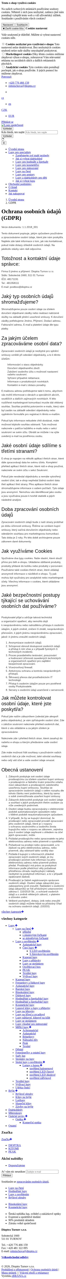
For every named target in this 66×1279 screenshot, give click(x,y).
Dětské (19, 1049)
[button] (2, 97)
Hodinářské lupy (17, 1191)
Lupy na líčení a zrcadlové (30, 1014)
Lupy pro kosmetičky (27, 164)
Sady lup (20, 1055)
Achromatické (30, 1030)
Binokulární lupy (24, 992)
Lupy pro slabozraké (26, 168)
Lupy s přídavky (32, 960)
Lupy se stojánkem (33, 963)
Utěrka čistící (22, 1087)
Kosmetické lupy (24, 1004)
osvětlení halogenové (41, 1068)
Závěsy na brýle (24, 1106)
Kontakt (12, 190)
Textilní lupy (30, 973)
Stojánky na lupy (24, 1058)
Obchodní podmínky (20, 184)
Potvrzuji (6, 76)
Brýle (11, 1090)
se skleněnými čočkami (35, 938)
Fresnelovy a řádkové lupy (30, 982)
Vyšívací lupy (30, 976)
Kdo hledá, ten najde (12, 132)
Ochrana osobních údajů (44, 1269)
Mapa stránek (8, 1272)
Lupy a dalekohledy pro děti (31, 177)
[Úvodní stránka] (12, 125)
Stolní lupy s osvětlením (29, 1062)
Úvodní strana (16, 149)
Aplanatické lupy (32, 944)
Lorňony (20, 1100)
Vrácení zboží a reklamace (34, 1272)
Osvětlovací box (32, 966)
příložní (27, 931)
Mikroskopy (15, 1112)
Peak (25, 1043)
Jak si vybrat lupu (25, 180)
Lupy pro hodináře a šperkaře (31, 161)
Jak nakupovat (16, 193)
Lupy (11, 925)
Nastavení (8, 24)
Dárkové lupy (23, 995)
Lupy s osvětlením (26, 941)
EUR (11, 115)
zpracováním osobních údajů (33, 1181)
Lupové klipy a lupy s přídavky (32, 1008)
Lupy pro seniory (25, 174)
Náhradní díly (30, 1039)
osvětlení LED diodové (42, 1074)
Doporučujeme (16, 1165)
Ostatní (12, 1125)
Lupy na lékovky (24, 1011)
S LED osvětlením (40, 950)
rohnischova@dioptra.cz (23, 1251)
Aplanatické (29, 1033)
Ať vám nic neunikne (13, 1171)
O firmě (12, 187)
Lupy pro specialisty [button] (19, 152)
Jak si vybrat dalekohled (28, 158)
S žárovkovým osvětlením (44, 954)
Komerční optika (32, 1122)
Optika (19, 1119)
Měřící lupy (22, 1027)
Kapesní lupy (30, 957)
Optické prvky (16, 1116)
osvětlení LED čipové (42, 1071)
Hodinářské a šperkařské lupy (31, 998)
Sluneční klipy (23, 1103)
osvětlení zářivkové (40, 1078)
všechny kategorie (11, 911)
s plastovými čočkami (34, 935)
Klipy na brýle (23, 1097)
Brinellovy (28, 1036)
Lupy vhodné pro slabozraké (31, 1023)
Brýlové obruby (24, 1093)
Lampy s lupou (31, 1065)
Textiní (26, 1046)
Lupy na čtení (23, 171)
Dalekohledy (15, 1109)
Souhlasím (22, 24)
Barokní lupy (22, 989)
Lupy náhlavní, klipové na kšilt (32, 1017)
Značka (5, 1139)
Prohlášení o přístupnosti (15, 1269)
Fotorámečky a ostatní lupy (30, 1052)
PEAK (26, 969)
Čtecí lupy (29, 947)
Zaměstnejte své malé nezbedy (32, 155)
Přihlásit (7, 1175)
